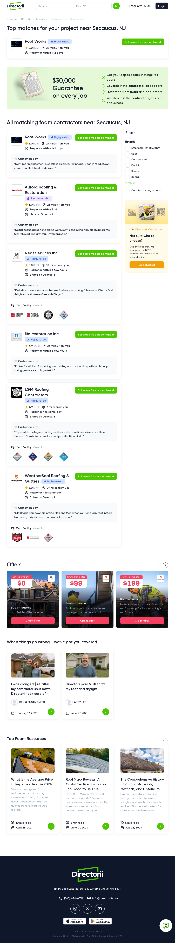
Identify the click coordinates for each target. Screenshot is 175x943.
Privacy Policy (95, 931)
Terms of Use (79, 931)
